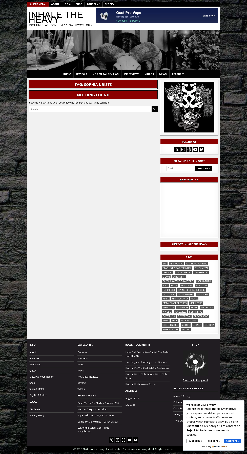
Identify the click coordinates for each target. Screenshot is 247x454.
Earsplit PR (179, 276)
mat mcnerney (180, 298)
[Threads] (189, 149)
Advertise (34, 358)
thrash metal (170, 329)
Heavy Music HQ (182, 414)
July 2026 (130, 404)
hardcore (201, 285)
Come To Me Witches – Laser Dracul (97, 421)
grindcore (186, 285)
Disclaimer (35, 409)
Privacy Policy (36, 415)
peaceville (180, 311)
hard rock (169, 289)
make (166, 298)
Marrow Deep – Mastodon (92, 409)
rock (175, 320)
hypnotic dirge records (191, 289)
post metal (184, 316)
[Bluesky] (201, 149)
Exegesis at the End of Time (178, 281)
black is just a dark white (177, 268)
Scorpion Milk (189, 320)
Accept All (232, 440)
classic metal (183, 272)
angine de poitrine (196, 263)
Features (178, 74)
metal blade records (175, 303)
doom (166, 276)
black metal (201, 268)
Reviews (81, 74)
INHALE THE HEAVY (56, 17)
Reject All (214, 440)
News (163, 74)
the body (209, 324)
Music (67, 74)
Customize (195, 440)
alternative (176, 263)
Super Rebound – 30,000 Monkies (95, 415)
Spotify (109, 4)
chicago (167, 272)
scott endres (170, 324)
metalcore (196, 303)
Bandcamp (93, 4)
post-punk (169, 316)
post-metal (195, 311)
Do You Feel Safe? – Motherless (151, 368)
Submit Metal (37, 4)
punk (166, 320)
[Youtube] (195, 149)
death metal (201, 272)
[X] (177, 149)
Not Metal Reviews (105, 74)
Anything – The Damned (154, 362)
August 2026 (132, 398)
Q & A (68, 4)
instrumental (185, 294)
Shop (79, 4)
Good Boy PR (180, 408)
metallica (168, 307)
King (127, 368)
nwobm (167, 311)
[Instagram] (183, 149)
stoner (197, 324)
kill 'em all (202, 294)
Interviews (131, 74)
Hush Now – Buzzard (145, 384)
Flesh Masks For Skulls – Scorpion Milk (98, 403)
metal (194, 298)
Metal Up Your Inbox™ (41, 376)
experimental (203, 281)
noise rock (207, 307)
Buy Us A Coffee (38, 395)
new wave (182, 307)
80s (165, 263)
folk (165, 285)
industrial (169, 294)
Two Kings (131, 362)
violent (185, 329)
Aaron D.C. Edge (182, 396)
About (55, 4)
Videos (149, 74)
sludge (185, 324)
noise (194, 307)
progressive (201, 316)
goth (174, 285)
